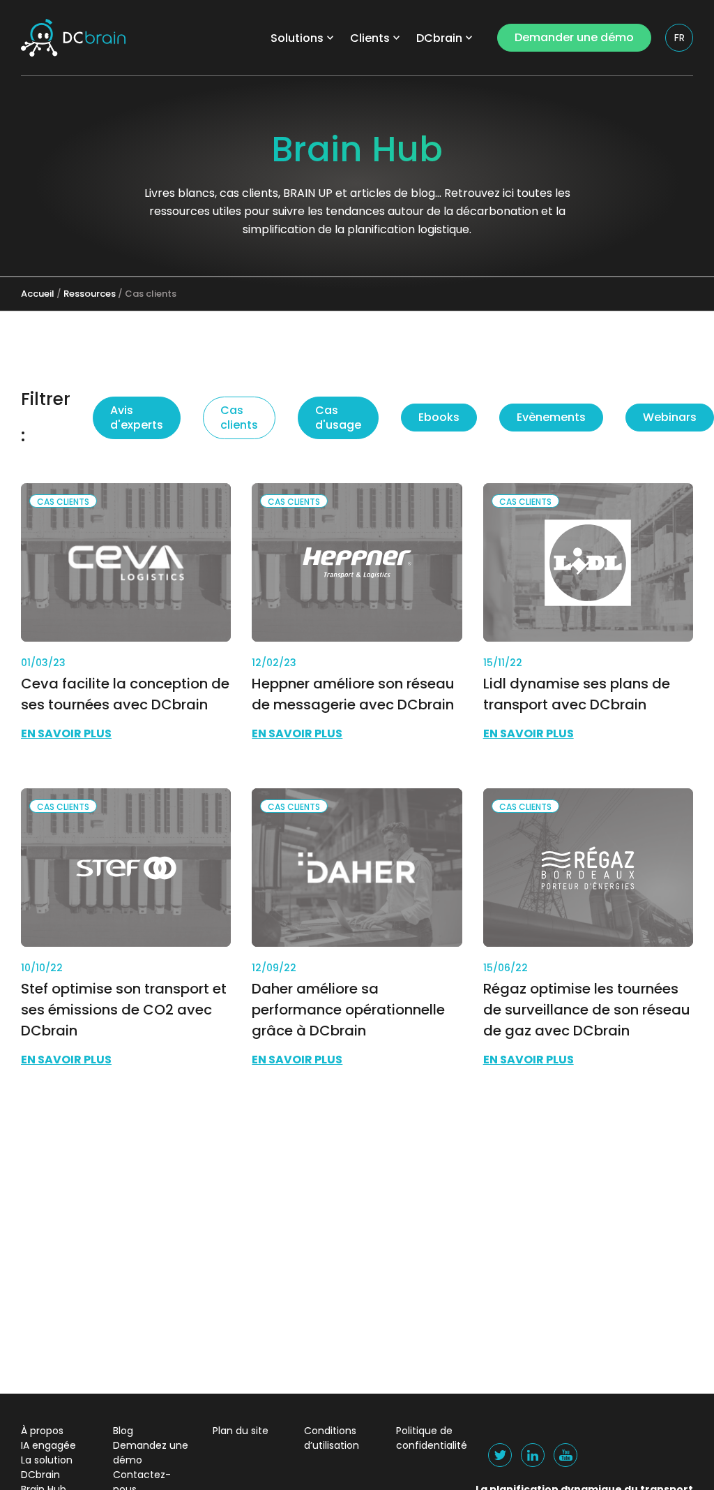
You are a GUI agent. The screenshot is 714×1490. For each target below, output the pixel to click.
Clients (370, 38)
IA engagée (48, 1445)
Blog (123, 1431)
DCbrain (439, 38)
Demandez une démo (150, 1452)
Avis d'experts (136, 417)
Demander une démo (574, 37)
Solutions (297, 38)
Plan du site (240, 1431)
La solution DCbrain (47, 1467)
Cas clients (239, 417)
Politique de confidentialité (431, 1438)
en (679, 65)
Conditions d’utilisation (331, 1438)
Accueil (37, 293)
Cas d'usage (338, 417)
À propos (42, 1431)
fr (679, 38)
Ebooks (438, 417)
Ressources (89, 293)
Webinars (670, 417)
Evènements (551, 417)
